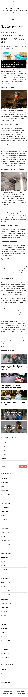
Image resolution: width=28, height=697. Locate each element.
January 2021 (5, 636)
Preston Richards (7, 48)
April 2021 (4, 624)
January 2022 (5, 586)
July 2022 (4, 561)
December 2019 (5, 657)
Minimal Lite (11, 693)
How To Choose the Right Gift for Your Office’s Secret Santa (13, 386)
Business (4, 669)
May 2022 (4, 570)
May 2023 (4, 520)
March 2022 (4, 578)
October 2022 (5, 549)
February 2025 (5, 495)
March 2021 (4, 628)
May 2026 (4, 478)
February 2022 (5, 582)
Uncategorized (5, 682)
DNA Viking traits (16, 134)
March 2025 (4, 490)
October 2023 (5, 507)
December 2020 (5, 641)
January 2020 (5, 653)
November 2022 (5, 545)
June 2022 (4, 565)
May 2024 (4, 499)
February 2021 (5, 632)
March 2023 (4, 528)
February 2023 (5, 532)
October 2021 (5, 599)
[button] (14, 2)
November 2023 (5, 503)
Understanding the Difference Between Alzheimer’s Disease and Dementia (14, 368)
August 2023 (5, 511)
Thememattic (21, 693)
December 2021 (5, 590)
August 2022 (5, 557)
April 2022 (4, 574)
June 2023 (4, 515)
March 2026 (4, 482)
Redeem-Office (14, 8)
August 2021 (5, 607)
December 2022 (5, 540)
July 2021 (4, 611)
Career (3, 674)
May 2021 (4, 620)
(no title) (3, 442)
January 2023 (5, 536)
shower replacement (14, 200)
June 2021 (4, 616)
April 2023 (4, 524)
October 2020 (5, 649)
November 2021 (5, 595)
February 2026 (5, 486)
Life (4, 346)
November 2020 (5, 645)
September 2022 (6, 553)
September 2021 (6, 603)
